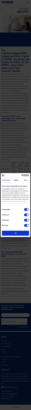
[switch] (26, 214)
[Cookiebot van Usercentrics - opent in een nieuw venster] (22, 175)
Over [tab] (25, 180)
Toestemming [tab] (6, 180)
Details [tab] (16, 180)
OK (16, 233)
